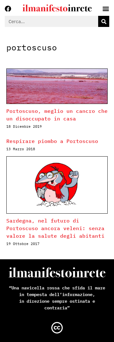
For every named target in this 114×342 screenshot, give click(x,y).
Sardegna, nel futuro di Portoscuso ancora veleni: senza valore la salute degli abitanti (55, 228)
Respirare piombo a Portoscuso (52, 141)
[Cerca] (103, 21)
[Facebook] (8, 9)
